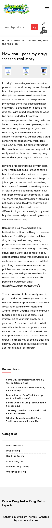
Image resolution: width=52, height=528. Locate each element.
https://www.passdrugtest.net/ (21, 285)
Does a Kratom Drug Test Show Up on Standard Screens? (24, 397)
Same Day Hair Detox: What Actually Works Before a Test (25, 381)
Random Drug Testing (17, 466)
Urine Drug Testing (16, 471)
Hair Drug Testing (15, 456)
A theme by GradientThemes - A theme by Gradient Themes (26, 518)
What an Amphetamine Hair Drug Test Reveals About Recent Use (23, 420)
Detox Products (14, 445)
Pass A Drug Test (15, 461)
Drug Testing (13, 450)
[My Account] (43, 23)
